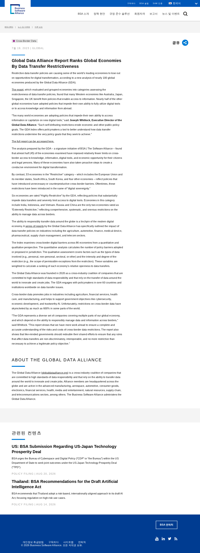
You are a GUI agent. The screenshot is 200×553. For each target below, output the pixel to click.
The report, (18, 89)
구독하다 (131, 3)
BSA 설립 (144, 3)
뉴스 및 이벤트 (171, 13)
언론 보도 (39, 27)
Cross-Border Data (25, 41)
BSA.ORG (9, 27)
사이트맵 (68, 542)
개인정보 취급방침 (33, 542)
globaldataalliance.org (55, 372)
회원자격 (139, 13)
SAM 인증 (157, 3)
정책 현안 (99, 13)
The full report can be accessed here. (33, 141)
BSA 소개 (83, 13)
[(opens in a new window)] (157, 538)
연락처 (82, 542)
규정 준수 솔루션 (120, 13)
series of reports (34, 226)
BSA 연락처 (166, 524)
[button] (185, 14)
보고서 (154, 13)
